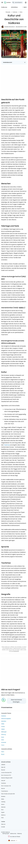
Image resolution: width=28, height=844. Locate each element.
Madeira (3, 796)
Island (2, 804)
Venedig (3, 801)
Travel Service (4, 791)
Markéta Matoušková (10, 26)
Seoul (2, 751)
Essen (2, 737)
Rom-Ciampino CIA (6, 785)
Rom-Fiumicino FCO (6, 775)
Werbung (19, 833)
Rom (2, 809)
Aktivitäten (14, 7)
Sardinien (3, 783)
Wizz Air (3, 788)
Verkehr (3, 729)
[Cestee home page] (7, 2)
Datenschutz (13, 833)
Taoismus (7, 445)
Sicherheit (3, 742)
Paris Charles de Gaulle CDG (8, 793)
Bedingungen (6, 833)
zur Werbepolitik (15, 651)
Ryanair (3, 770)
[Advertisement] (14, 80)
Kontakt (3, 827)
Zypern (2, 812)
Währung (3, 734)
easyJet (3, 780)
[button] (2, 2)
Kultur (21, 12)
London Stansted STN (6, 772)
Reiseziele (8, 12)
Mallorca (3, 815)
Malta (2, 799)
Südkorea (4, 7)
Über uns (3, 824)
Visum (2, 745)
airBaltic (3, 764)
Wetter (2, 724)
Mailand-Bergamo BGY (6, 778)
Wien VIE (3, 767)
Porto (2, 817)
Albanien (3, 807)
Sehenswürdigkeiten (6, 718)
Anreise (3, 726)
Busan (2, 754)
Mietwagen (3, 731)
